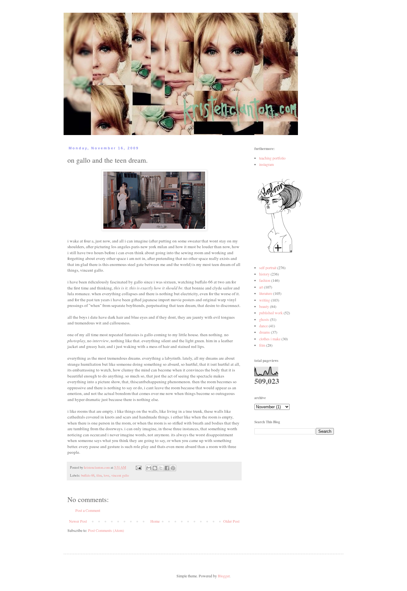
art (261, 286)
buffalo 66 (87, 475)
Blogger (224, 575)
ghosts (264, 319)
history (264, 273)
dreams (264, 332)
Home (155, 521)
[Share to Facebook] (167, 468)
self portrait (267, 267)
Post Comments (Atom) (106, 530)
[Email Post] (138, 467)
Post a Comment (87, 510)
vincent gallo (120, 475)
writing (264, 299)
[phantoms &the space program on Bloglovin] (279, 252)
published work (271, 312)
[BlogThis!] (155, 468)
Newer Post (78, 521)
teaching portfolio (272, 157)
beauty (264, 306)
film (99, 475)
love (106, 475)
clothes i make (269, 338)
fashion (264, 280)
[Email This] (149, 468)
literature (265, 293)
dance (263, 325)
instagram (266, 164)
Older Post (231, 521)
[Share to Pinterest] (173, 468)
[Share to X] (161, 468)
